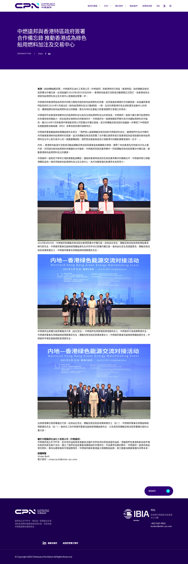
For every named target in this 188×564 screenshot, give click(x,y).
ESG (106, 6)
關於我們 (119, 6)
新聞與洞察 (147, 6)
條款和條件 (52, 543)
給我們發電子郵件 (70, 543)
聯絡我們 (133, 6)
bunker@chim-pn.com (161, 526)
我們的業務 (92, 6)
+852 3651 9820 (158, 523)
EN (158, 5)
